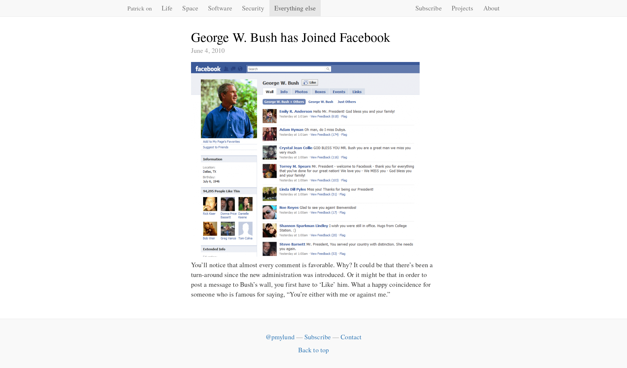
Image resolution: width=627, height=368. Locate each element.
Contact (351, 336)
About (491, 8)
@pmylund (280, 336)
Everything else (295, 8)
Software (220, 8)
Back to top (313, 349)
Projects (463, 8)
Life (167, 8)
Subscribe (428, 8)
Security (253, 8)
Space (190, 8)
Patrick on (139, 8)
